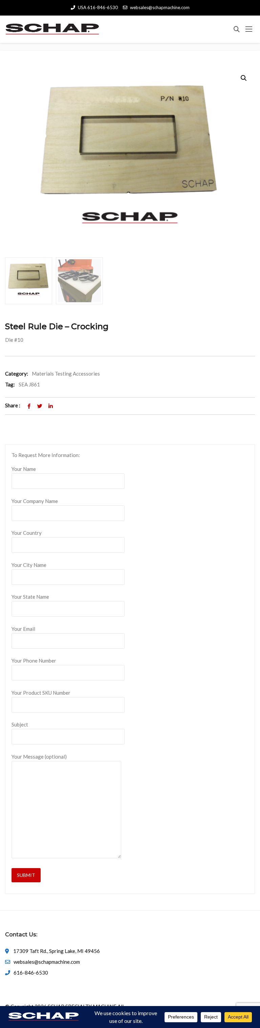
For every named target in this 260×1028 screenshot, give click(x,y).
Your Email (23, 629)
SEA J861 (29, 384)
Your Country (27, 533)
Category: (16, 373)
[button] (244, 78)
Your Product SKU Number (41, 693)
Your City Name (29, 565)
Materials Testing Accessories (66, 373)
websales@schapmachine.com (160, 7)
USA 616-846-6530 (98, 7)
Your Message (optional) (39, 757)
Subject (20, 724)
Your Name (24, 469)
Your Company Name (35, 501)
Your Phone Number (34, 661)
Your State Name (30, 597)
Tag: (10, 384)
